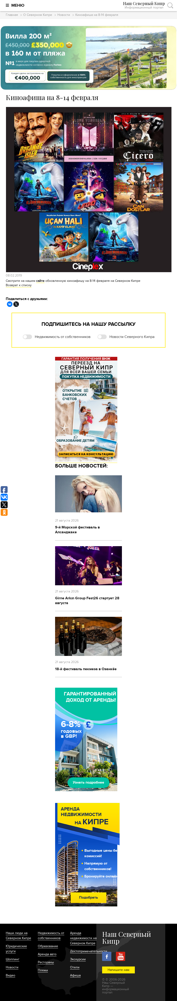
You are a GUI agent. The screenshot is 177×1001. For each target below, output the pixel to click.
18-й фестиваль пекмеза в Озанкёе (86, 669)
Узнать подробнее (88, 782)
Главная (12, 15)
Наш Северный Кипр (144, 5)
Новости (63, 15)
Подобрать (88, 897)
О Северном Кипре (37, 15)
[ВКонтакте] (9, 304)
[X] (16, 304)
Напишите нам (118, 970)
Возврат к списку (19, 285)
